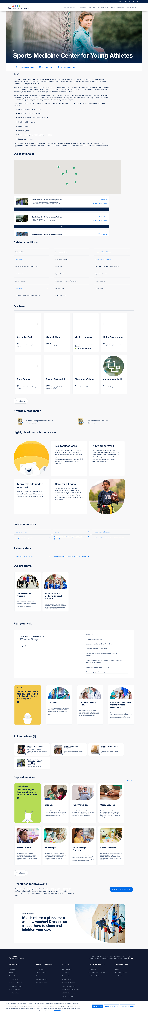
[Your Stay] (59, 704)
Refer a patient (46, 67)
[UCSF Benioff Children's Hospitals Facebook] (122, 957)
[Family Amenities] (83, 803)
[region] (74, 1006)
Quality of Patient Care (68, 986)
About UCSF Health (68, 996)
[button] (62, 174)
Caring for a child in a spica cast (24, 538)
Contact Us (65, 972)
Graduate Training (94, 976)
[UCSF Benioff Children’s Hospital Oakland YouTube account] (131, 959)
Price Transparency (14, 989)
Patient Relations (67, 976)
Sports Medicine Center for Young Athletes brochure (109, 538)
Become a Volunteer (121, 972)
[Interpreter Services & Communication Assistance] (121, 704)
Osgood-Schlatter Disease (103, 252)
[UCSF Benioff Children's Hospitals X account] (125, 957)
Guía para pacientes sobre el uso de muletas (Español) (70, 556)
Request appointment (26, 67)
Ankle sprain (18, 259)
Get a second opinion (67, 67)
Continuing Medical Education (98, 972)
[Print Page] (15, 74)
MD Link (37, 976)
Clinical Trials (92, 969)
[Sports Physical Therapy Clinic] (106, 749)
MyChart (109, 1)
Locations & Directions (16, 986)
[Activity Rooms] (28, 845)
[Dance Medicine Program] (28, 592)
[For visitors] (27, 705)
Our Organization (67, 969)
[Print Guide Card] (22, 646)
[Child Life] (55, 803)
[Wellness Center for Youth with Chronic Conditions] (32, 763)
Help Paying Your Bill (15, 993)
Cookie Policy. (57, 1010)
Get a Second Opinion (118, 1)
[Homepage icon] (20, 7)
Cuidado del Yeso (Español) (102, 532)
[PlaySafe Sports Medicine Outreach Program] (55, 592)
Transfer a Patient (40, 972)
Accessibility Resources (69, 982)
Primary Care (13, 976)
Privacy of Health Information (70, 989)
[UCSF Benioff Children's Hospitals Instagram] (128, 957)
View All (129, 780)
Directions (104, 200)
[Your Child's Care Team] (90, 704)
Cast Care (57, 532)
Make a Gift (128, 1)
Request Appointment (99, 1)
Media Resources (67, 979)
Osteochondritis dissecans (103, 259)
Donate (117, 969)
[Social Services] (111, 803)
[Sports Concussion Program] (69, 749)
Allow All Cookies (97, 1006)
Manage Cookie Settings (111, 1006)
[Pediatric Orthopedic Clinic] (32, 749)
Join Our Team (119, 976)
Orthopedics (18, 51)
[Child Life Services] (27, 803)
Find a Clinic (12, 972)
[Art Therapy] (55, 845)
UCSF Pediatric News (68, 993)
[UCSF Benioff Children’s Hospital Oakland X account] (128, 959)
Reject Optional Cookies (127, 1006)
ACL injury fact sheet (21, 532)
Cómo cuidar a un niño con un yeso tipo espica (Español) (68, 538)
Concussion (18, 288)
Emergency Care (14, 979)
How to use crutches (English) (24, 556)
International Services (15, 982)
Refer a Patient (136, 1)
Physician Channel (41, 979)
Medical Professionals (41, 982)
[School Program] (111, 845)
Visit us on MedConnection (121, 889)
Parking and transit (101, 203)
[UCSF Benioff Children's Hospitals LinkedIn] (131, 957)
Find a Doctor (13, 969)
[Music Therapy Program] (83, 845)
